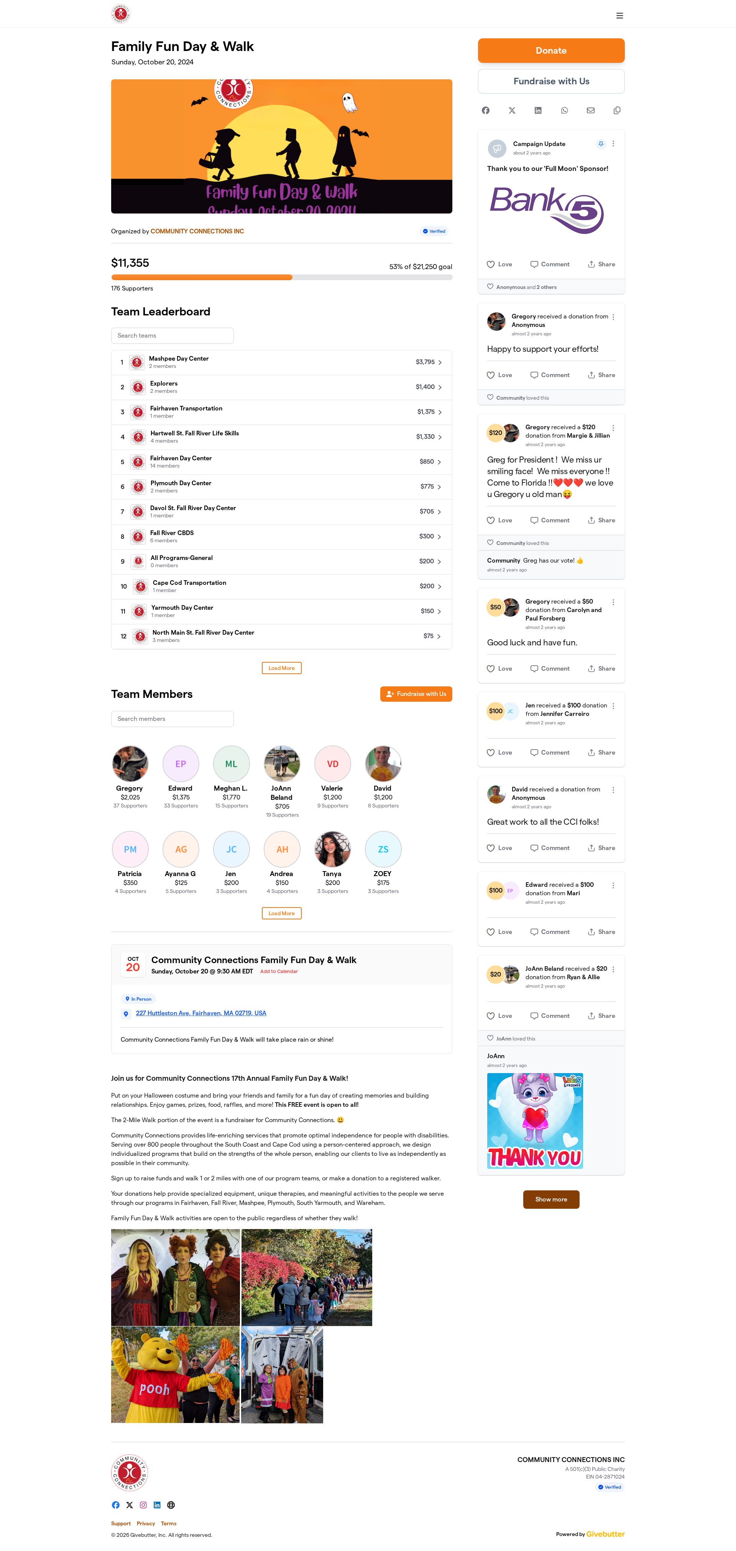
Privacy (146, 1523)
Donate (551, 50)
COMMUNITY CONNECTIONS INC (197, 231)
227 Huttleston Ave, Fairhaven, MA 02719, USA (201, 1013)
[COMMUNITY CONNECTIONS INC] (120, 13)
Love (505, 264)
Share (606, 264)
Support (121, 1523)
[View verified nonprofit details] (434, 231)
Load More (282, 668)
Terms (168, 1523)
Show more (551, 1199)
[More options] (613, 143)
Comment (555, 264)
